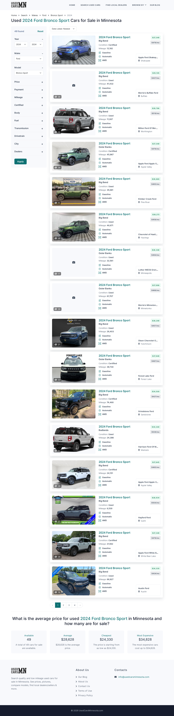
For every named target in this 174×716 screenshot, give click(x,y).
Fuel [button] (16, 120)
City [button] (16, 143)
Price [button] (17, 81)
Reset (40, 31)
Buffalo (144, 96)
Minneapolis (146, 273)
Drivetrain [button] (19, 136)
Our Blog (155, 5)
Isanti (143, 521)
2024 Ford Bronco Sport (114, 37)
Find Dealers (116, 5)
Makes (35, 15)
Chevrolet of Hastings (148, 234)
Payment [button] (19, 89)
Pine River (145, 202)
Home (72, 5)
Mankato (145, 450)
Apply (20, 161)
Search (24, 15)
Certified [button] (18, 105)
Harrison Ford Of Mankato (150, 447)
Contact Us (84, 686)
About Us (83, 681)
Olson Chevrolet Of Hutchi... (151, 340)
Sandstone (146, 414)
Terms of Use (85, 690)
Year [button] (16, 39)
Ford (44, 15)
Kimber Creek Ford (147, 199)
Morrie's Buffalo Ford (148, 93)
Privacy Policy (85, 695)
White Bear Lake (148, 556)
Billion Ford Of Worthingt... (150, 128)
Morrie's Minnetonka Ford (150, 305)
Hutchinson (146, 344)
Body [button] (17, 112)
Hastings (145, 237)
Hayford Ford (144, 517)
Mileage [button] (18, 97)
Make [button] (17, 53)
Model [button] (17, 67)
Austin (144, 591)
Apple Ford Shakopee (148, 57)
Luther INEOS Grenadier (149, 270)
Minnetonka (146, 308)
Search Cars (90, 5)
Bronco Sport (57, 15)
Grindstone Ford (146, 411)
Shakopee (145, 60)
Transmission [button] (21, 128)
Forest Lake (146, 379)
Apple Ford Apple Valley (149, 163)
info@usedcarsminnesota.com (133, 677)
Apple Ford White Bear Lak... (151, 553)
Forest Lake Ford (146, 376)
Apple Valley (146, 167)
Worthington (146, 131)
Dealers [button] (18, 151)
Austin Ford (143, 588)
